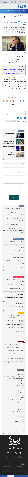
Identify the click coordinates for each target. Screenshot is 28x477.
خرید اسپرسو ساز (20, 385)
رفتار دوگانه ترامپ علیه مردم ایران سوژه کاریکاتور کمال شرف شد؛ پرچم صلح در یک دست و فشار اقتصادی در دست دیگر (13, 261)
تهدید (18, 121)
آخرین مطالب (20, 342)
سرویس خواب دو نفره (19, 390)
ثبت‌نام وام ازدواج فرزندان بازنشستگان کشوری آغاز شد (13, 345)
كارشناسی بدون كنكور (20, 380)
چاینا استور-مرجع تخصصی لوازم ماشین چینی (15, 399)
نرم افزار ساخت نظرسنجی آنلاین (17, 411)
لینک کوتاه (22, 114)
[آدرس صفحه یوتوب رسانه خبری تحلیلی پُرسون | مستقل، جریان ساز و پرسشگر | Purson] (13, 101)
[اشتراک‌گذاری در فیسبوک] (24, 117)
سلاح (25, 87)
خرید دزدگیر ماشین (20, 395)
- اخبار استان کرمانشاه (8, 466)
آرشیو (17, 1)
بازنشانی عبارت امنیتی (14, 192)
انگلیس (7, 121)
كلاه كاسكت (21, 423)
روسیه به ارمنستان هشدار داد (18, 257)
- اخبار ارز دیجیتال (9, 469)
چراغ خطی (21, 392)
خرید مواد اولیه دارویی (19, 407)
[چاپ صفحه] (4, 15)
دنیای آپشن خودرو (20, 418)
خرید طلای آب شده (20, 402)
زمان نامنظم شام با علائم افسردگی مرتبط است (15, 324)
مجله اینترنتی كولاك (20, 426)
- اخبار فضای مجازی (8, 468)
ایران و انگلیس (13, 121)
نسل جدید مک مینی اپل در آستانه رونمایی (15, 353)
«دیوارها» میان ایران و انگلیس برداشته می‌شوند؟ (14, 73)
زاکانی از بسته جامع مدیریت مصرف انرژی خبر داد (14, 208)
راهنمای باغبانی (21, 374)
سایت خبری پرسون (17, 53)
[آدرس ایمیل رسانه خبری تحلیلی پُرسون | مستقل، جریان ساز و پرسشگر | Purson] (13, 104)
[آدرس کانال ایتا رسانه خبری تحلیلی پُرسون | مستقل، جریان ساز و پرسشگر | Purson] (10, 101)
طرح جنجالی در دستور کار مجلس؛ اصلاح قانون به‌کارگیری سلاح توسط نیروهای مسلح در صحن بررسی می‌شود (13, 230)
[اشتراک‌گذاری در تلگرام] (18, 117)
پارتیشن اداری (21, 388)
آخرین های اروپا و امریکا (18, 239)
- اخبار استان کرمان (19, 469)
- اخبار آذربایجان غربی (19, 466)
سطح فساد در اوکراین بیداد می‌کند (17, 254)
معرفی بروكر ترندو (20, 383)
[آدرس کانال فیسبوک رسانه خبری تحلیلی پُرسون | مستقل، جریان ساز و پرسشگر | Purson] (23, 101)
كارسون (22, 414)
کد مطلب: (22, 112)
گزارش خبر (22, 404)
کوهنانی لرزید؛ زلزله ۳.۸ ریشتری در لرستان (16, 350)
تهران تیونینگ (21, 416)
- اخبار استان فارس (19, 468)
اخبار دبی (22, 397)
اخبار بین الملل (23, 15)
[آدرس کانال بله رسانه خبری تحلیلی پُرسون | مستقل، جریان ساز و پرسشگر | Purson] (3, 101)
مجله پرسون (20, 313)
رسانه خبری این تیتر (20, 430)
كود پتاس (22, 372)
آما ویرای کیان (8, 458)
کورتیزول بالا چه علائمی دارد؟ (18, 331)
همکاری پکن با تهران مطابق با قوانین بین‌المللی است (14, 224)
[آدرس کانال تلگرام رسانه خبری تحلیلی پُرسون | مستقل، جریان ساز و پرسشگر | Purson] (20, 101)
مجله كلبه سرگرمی (20, 428)
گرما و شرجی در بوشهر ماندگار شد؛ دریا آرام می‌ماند (14, 356)
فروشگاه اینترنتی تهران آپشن (18, 421)
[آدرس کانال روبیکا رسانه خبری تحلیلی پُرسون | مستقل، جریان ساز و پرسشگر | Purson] (7, 101)
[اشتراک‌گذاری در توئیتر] (21, 117)
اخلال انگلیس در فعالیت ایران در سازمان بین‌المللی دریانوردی (9, 154)
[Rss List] (1, 1)
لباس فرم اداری (21, 409)
